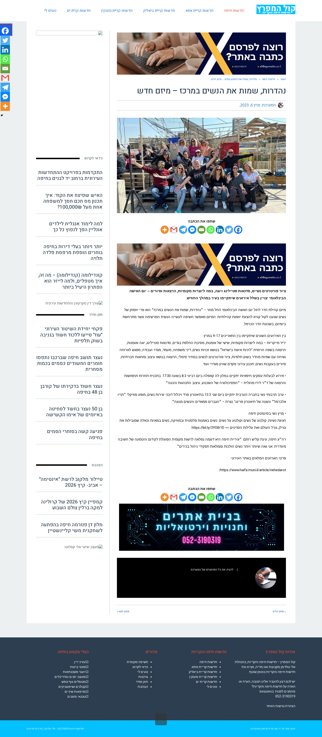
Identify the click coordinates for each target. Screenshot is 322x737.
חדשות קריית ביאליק (203, 672)
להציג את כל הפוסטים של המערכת (212, 569)
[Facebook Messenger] (192, 230)
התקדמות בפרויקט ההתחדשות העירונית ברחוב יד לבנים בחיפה (70, 175)
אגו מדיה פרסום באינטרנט (264, 728)
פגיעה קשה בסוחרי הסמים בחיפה (75, 434)
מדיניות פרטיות (34, 728)
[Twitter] (229, 230)
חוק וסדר (96, 314)
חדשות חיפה (208, 662)
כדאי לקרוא (93, 158)
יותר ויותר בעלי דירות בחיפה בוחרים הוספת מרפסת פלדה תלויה (73, 252)
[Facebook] (238, 230)
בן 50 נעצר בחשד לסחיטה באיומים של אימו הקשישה (74, 411)
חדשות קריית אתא (204, 667)
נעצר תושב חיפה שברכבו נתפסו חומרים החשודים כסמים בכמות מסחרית (69, 363)
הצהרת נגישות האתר (280, 706)
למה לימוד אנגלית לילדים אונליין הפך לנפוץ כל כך (76, 226)
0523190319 (64, 728)
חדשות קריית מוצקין (203, 677)
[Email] (201, 230)
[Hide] (2, 115)
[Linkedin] (220, 230)
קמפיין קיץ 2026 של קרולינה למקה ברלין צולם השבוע (72, 504)
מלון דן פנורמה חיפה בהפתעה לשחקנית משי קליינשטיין (72, 527)
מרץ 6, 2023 (250, 105)
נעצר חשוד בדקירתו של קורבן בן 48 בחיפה (72, 389)
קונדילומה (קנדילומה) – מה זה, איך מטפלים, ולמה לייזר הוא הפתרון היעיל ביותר (70, 281)
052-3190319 (285, 696)
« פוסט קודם (279, 611)
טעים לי (211, 686)
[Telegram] (183, 230)
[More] (165, 230)
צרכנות (143, 677)
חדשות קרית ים (206, 682)
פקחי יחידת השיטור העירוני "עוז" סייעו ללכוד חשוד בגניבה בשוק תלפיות (71, 334)
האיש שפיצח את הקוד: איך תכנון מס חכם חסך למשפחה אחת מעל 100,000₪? (73, 201)
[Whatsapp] (210, 230)
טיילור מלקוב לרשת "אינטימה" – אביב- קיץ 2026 (71, 482)
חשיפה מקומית (137, 662)
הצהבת (97, 465)
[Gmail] (174, 230)
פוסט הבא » (123, 611)
